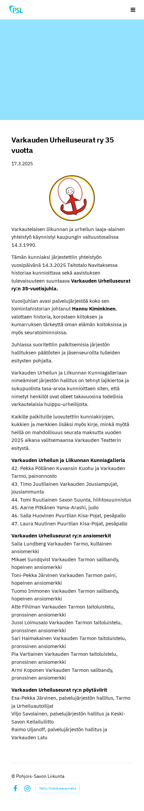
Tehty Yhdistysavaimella (57, 788)
